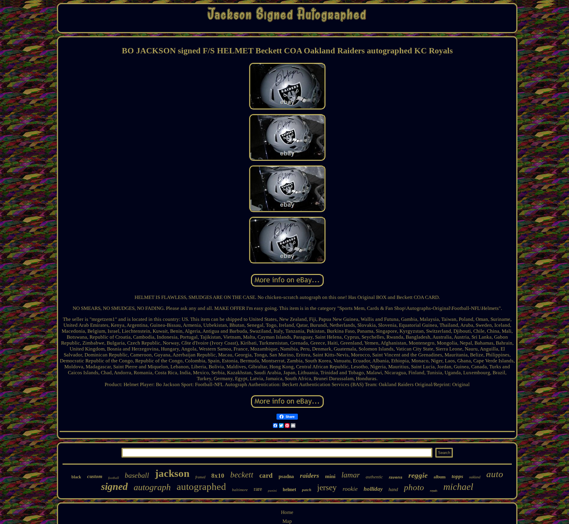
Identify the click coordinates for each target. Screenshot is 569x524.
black (76, 477)
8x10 (217, 475)
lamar (350, 475)
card (266, 475)
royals (433, 490)
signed (114, 486)
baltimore (240, 490)
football (113, 478)
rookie (350, 488)
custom (94, 476)
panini (272, 490)
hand (393, 489)
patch (306, 490)
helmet (289, 489)
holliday (373, 489)
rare (258, 489)
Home (287, 512)
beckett (241, 474)
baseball (137, 475)
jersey (327, 487)
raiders (309, 475)
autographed (201, 486)
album (440, 476)
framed (200, 477)
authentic (374, 476)
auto (494, 474)
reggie (418, 475)
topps (457, 476)
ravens (395, 477)
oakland (474, 477)
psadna (286, 476)
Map (287, 521)
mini (330, 476)
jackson (172, 473)
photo (414, 487)
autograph (152, 487)
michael (458, 486)
